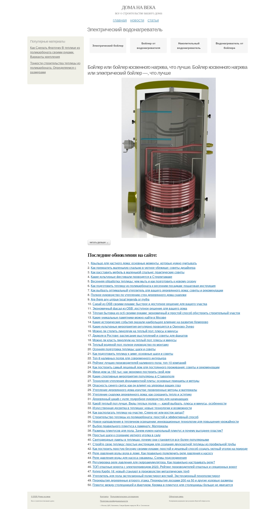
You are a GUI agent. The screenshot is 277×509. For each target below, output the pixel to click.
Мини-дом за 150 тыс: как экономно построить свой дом (131, 371)
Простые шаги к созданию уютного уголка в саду (127, 435)
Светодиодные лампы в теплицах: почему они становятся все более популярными (151, 439)
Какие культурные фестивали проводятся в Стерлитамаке (131, 276)
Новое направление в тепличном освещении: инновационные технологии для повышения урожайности (166, 421)
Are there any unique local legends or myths (120, 299)
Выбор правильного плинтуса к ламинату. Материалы (130, 426)
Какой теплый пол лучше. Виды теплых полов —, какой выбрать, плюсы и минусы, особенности (159, 403)
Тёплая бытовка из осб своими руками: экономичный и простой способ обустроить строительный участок (166, 313)
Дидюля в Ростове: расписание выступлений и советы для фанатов (140, 335)
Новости (137, 20)
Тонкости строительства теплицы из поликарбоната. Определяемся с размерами (55, 68)
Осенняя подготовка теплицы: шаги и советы (124, 349)
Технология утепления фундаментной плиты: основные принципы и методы (146, 381)
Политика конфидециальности (114, 501)
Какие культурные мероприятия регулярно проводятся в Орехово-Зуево (143, 326)
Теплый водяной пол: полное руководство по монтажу (131, 344)
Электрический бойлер (107, 45)
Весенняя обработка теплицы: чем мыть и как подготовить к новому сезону (143, 281)
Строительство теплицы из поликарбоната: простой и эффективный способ (145, 417)
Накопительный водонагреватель (189, 45)
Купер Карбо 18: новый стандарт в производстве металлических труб (141, 471)
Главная (120, 20)
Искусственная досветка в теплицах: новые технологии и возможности (142, 408)
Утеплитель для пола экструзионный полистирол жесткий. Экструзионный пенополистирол (156, 476)
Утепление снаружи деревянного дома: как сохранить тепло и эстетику (142, 394)
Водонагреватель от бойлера (229, 45)
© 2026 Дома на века (40, 496)
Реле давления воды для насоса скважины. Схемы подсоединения (140, 457)
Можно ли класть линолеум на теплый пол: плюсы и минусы (135, 340)
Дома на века (138, 7)
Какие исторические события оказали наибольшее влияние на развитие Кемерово (150, 322)
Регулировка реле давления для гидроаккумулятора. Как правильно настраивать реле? (154, 462)
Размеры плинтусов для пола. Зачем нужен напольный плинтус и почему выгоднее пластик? (158, 430)
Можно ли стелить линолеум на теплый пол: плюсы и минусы (135, 331)
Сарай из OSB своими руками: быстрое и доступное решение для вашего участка (150, 304)
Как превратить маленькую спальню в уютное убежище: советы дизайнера (143, 267)
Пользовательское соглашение (124, 496)
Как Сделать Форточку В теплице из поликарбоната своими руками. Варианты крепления (55, 52)
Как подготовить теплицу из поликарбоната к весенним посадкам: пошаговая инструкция (153, 286)
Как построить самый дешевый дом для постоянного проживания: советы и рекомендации (156, 367)
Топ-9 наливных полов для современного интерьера (129, 358)
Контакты (104, 496)
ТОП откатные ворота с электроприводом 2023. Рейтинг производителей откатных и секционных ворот (165, 467)
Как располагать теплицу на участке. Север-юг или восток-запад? (138, 412)
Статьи (153, 20)
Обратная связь (176, 496)
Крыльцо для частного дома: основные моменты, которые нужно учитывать (144, 263)
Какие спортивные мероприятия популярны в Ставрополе (133, 376)
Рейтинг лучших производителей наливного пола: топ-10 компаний (139, 362)
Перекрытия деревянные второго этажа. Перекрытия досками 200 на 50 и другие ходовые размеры (163, 480)
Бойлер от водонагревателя (148, 45)
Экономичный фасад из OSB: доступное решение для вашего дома (140, 308)
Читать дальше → (99, 242)
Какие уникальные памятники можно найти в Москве (129, 317)
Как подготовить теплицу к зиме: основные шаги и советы (133, 353)
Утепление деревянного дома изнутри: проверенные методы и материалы (145, 390)
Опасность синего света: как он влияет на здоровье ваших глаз (137, 385)
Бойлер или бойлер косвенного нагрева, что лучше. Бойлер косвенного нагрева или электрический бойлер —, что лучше (167, 70)
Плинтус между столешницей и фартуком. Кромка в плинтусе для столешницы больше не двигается (163, 485)
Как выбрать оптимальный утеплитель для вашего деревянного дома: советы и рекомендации (157, 290)
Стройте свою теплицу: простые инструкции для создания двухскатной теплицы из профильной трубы (164, 444)
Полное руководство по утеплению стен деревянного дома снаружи (138, 295)
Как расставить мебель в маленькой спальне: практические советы (137, 272)
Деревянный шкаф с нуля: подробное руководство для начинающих (140, 399)
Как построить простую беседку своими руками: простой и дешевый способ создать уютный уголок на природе (170, 448)
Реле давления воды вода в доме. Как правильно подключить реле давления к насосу (153, 453)
